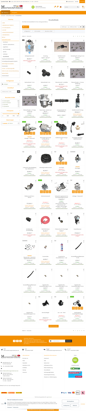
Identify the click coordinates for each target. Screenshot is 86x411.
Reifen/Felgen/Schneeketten (8, 63)
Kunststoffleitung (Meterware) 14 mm (77, 257)
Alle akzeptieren (70, 401)
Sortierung (64, 26)
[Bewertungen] (30, 136)
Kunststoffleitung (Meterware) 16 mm (29, 285)
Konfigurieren (66, 405)
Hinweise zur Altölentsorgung (50, 377)
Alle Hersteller (37, 31)
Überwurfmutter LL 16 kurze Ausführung (77, 83)
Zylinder (4, 51)
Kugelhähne (5, 46)
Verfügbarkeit (27, 31)
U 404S (3, 22)
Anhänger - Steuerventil (29, 138)
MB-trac (3, 37)
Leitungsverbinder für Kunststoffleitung (61, 110)
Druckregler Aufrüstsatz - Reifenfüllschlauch (77, 138)
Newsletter (25, 363)
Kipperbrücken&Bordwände (8, 58)
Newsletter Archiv (26, 365)
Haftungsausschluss (48, 365)
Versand (50, 397)
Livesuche (25, 372)
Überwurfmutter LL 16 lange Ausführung (29, 110)
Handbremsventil (61, 56)
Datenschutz (15, 407)
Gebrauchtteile (5, 73)
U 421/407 (4, 30)
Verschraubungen (7, 49)
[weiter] (84, 36)
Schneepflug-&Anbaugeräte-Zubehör (10, 61)
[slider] (18, 113)
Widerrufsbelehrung (48, 367)
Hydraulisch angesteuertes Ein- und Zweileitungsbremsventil (61, 196)
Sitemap (24, 370)
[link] (10, 23)
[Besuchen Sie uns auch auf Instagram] (17, 341)
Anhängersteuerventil (29, 56)
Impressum (9, 407)
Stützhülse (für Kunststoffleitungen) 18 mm (78, 285)
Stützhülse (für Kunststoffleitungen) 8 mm (29, 313)
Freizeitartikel (5, 66)
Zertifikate (25, 367)
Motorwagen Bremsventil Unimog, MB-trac (45, 138)
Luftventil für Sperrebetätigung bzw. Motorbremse (29, 168)
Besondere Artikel (48, 31)
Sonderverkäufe (5, 75)
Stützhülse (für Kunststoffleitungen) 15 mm (62, 285)
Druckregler (61, 167)
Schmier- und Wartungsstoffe (8, 68)
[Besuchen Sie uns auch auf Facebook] (14, 341)
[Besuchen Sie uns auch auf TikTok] (20, 341)
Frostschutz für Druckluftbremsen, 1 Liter (61, 257)
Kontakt (76, 1)
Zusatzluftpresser (77, 229)
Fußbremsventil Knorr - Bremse (29, 196)
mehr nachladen (54, 326)
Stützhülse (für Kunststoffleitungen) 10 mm (45, 285)
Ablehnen (75, 405)
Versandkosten (47, 370)
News (24, 360)
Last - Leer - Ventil (61, 312)
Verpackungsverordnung (49, 374)
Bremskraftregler (45, 312)
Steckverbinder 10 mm (30, 82)
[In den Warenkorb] (18, 91)
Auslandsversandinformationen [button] (45, 61)
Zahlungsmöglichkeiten (49, 372)
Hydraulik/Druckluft (6, 39)
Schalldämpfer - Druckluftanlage (29, 229)
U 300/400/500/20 (5, 34)
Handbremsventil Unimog (77, 110)
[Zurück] (73, 36)
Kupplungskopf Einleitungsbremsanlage (77, 313)
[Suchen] (78, 7)
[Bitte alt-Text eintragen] (33, 7)
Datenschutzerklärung (28, 341)
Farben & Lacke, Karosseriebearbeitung (10, 71)
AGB (45, 360)
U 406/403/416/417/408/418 (7, 25)
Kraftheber (5, 54)
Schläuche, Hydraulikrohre (8, 44)
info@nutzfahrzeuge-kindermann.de (10, 370)
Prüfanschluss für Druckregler (61, 229)
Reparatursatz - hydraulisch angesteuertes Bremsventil (29, 258)
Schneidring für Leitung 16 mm (77, 56)
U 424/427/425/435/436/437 (7, 32)
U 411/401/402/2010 (6, 27)
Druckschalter (46, 256)
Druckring (45, 56)
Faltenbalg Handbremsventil (45, 167)
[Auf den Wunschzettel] (35, 41)
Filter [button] (25, 26)
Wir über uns (25, 358)
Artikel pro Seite (73, 26)
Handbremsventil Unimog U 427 (61, 138)
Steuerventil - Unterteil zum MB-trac (45, 110)
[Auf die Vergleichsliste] (35, 40)
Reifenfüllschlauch (45, 229)
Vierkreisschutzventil (45, 196)
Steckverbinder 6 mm (45, 82)
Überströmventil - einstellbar (61, 82)
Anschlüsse (5, 42)
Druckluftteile (6, 56)
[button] (70, 1)
